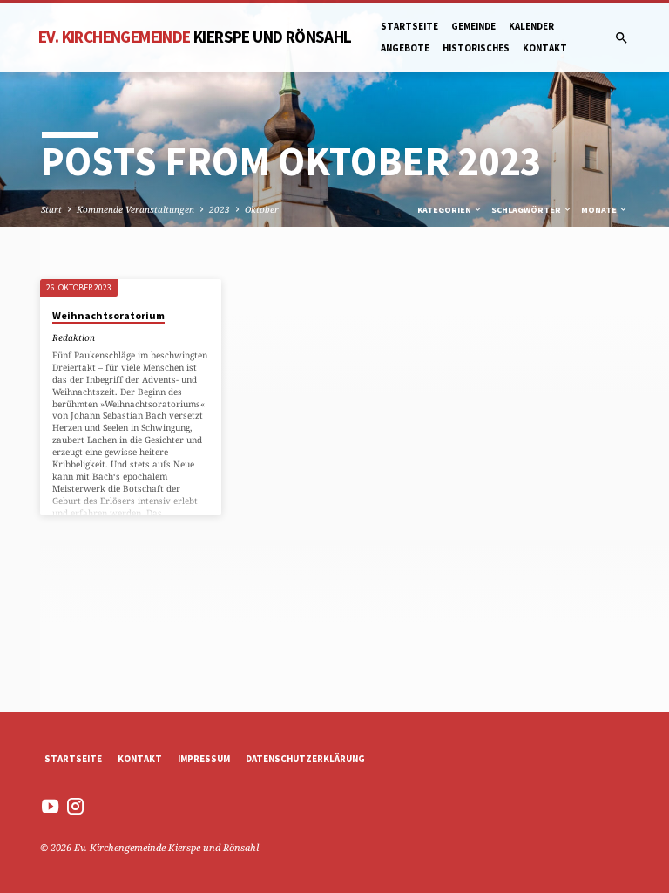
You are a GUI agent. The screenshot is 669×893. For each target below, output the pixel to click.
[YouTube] (50, 806)
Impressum (204, 759)
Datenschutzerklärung (305, 759)
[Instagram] (75, 806)
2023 (219, 209)
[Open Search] (621, 38)
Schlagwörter (527, 209)
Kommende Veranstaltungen (135, 209)
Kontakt (545, 48)
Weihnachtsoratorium (108, 315)
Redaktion (73, 337)
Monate (599, 209)
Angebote (405, 48)
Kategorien (445, 209)
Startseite (409, 26)
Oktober (262, 209)
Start (51, 209)
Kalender (531, 26)
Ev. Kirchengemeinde (195, 36)
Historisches (476, 48)
